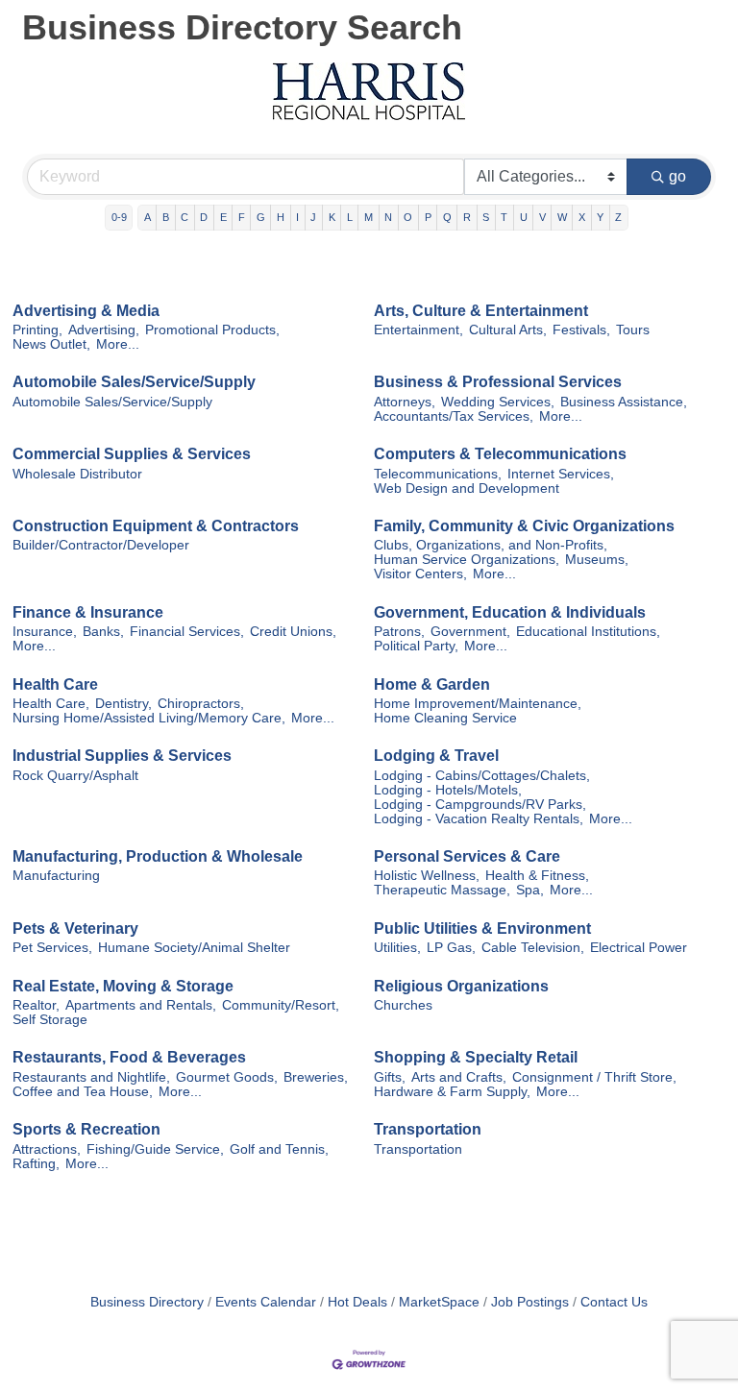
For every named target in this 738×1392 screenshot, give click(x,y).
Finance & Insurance (87, 612)
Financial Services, (187, 631)
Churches (403, 1005)
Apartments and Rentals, (140, 1005)
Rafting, (36, 1164)
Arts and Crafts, (458, 1077)
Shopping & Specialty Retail (476, 1057)
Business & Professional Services (498, 382)
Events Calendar (265, 1302)
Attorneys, (404, 402)
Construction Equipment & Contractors (155, 526)
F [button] (241, 217)
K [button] (332, 217)
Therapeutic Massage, (442, 890)
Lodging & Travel (436, 755)
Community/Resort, (280, 1005)
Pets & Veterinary (75, 928)
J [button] (313, 217)
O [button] (408, 217)
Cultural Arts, (508, 330)
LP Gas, (451, 947)
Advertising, (103, 330)
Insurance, (44, 631)
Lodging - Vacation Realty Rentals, (478, 819)
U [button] (524, 217)
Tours (633, 330)
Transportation (427, 1129)
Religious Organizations (461, 986)
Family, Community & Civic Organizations (524, 526)
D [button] (204, 217)
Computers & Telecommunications (500, 454)
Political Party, (416, 646)
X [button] (581, 217)
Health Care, (50, 703)
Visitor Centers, (420, 574)
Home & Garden (432, 684)
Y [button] (600, 217)
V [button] (542, 217)
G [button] (261, 217)
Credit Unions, (293, 631)
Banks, (103, 631)
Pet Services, (52, 947)
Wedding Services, (497, 402)
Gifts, (390, 1077)
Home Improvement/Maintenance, (477, 703)
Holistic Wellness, (427, 875)
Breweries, (315, 1077)
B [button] (165, 217)
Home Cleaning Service (445, 718)
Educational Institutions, (588, 631)
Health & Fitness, (537, 875)
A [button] (147, 217)
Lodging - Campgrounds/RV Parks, (480, 804)
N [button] (388, 217)
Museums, (596, 559)
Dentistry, (123, 703)
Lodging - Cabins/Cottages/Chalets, (482, 776)
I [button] (297, 217)
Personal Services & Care (467, 856)
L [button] (350, 217)
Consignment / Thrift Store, (594, 1077)
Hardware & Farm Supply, (452, 1092)
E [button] (223, 217)
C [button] (184, 217)
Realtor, (36, 1005)
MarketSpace (439, 1302)
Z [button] (618, 217)
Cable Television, (532, 947)
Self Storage (49, 1020)
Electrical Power (638, 947)
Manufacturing (56, 875)
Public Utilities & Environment (482, 928)
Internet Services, (560, 474)
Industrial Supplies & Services (122, 755)
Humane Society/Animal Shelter (194, 947)
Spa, (530, 890)
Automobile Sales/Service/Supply (134, 382)
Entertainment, (418, 330)
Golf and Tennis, (279, 1149)
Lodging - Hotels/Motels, (448, 790)
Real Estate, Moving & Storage (123, 986)
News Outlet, (51, 344)
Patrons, (399, 631)
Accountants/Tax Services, (453, 416)
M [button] (368, 217)
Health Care (55, 684)
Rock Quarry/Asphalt (75, 776)
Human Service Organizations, (466, 559)
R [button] (467, 217)
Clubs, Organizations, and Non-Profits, (490, 545)
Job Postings (530, 1302)
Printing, (37, 330)
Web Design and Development (466, 488)
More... (117, 344)
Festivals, (581, 330)
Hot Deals (357, 1302)
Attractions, (46, 1149)
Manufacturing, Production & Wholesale (157, 856)
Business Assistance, (623, 402)
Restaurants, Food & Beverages (129, 1057)
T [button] (504, 217)
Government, (470, 631)
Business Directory (147, 1302)
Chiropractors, (201, 703)
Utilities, (397, 947)
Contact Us (614, 1302)
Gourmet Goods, (227, 1077)
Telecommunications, (438, 474)
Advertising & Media (86, 311)
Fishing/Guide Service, (155, 1149)
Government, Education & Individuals (510, 612)
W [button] (562, 217)
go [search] (677, 176)
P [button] (428, 217)
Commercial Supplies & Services (131, 454)
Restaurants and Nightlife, (91, 1077)
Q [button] (447, 217)
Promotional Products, (212, 330)
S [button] (485, 217)
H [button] (280, 217)
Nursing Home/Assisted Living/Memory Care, (148, 718)
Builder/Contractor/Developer (100, 545)
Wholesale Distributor (77, 474)
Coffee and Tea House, (82, 1092)
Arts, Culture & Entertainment (481, 311)
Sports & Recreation (86, 1129)
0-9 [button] (119, 217)
